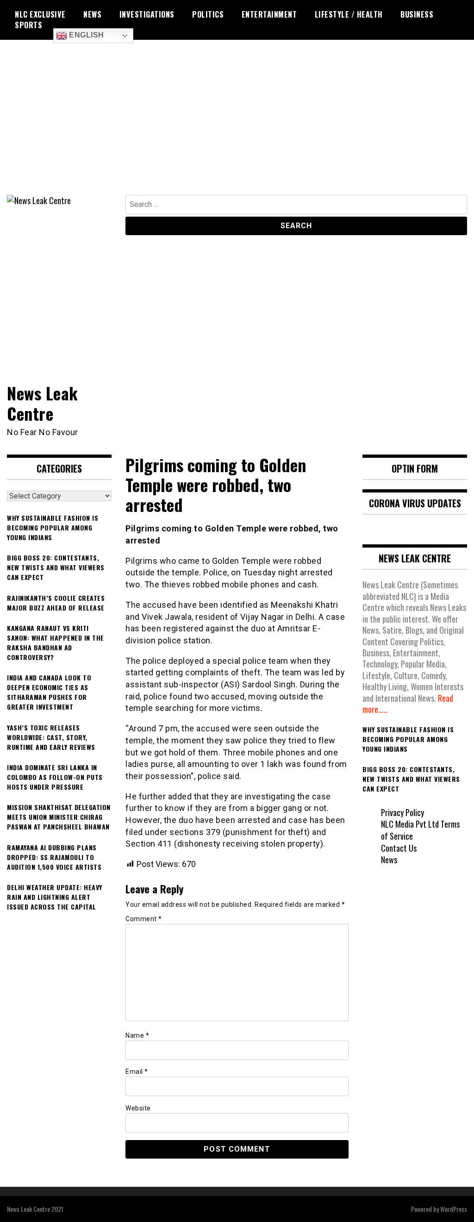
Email (136, 1071)
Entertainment (269, 14)
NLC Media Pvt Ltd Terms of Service (420, 830)
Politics (208, 14)
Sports (28, 25)
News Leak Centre (42, 402)
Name (137, 1035)
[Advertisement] (237, 125)
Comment (143, 919)
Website (138, 1108)
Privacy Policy (402, 812)
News (92, 14)
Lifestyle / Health (349, 14)
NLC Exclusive (40, 14)
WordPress (453, 1209)
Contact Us (399, 848)
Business (416, 14)
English (85, 35)
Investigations (147, 14)
